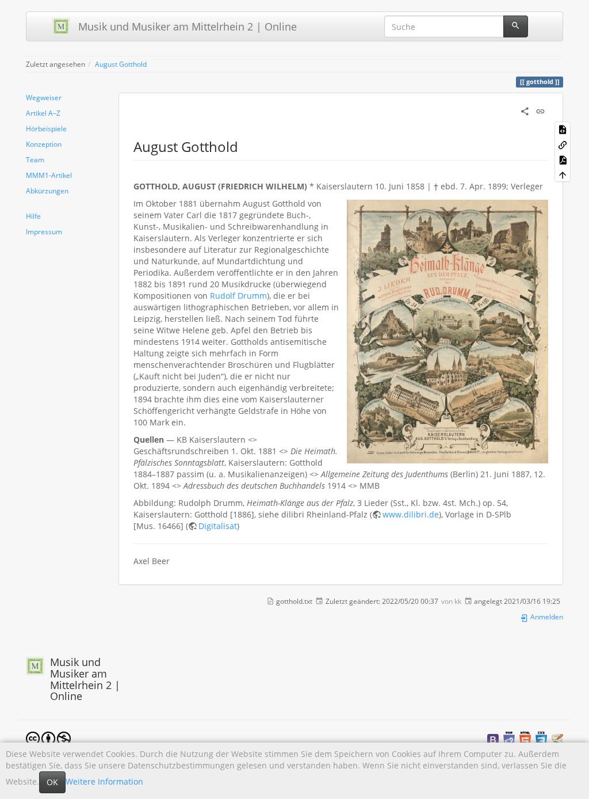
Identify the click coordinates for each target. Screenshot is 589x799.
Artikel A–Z (43, 112)
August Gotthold (121, 64)
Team (35, 159)
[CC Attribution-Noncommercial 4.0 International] (48, 737)
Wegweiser (44, 97)
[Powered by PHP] (509, 739)
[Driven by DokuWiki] (557, 739)
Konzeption (44, 144)
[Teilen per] (525, 110)
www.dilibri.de (411, 514)
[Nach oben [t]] (562, 174)
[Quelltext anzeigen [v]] (562, 129)
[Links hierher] (562, 144)
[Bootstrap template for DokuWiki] (493, 739)
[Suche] (515, 26)
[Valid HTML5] (525, 739)
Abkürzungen (47, 190)
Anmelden (546, 616)
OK (52, 782)
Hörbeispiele (46, 128)
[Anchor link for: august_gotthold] (245, 146)
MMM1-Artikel (49, 175)
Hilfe (33, 215)
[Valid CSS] (541, 739)
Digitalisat (217, 525)
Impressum (44, 231)
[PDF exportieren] (562, 159)
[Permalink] (540, 110)
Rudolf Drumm (238, 295)
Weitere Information (104, 781)
